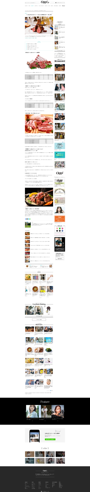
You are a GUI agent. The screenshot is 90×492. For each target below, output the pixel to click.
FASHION (26, 5)
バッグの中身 (33, 487)
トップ (25, 10)
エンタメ (57, 55)
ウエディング (53, 484)
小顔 (45, 392)
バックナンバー (59, 250)
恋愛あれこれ (53, 483)
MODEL (52, 5)
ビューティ (28, 10)
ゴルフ (46, 483)
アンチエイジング (42, 392)
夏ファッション (26, 483)
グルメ (59, 55)
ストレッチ (34, 392)
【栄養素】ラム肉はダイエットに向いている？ (33, 47)
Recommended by (48, 390)
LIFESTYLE (36, 5)
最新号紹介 (60, 484)
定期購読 (57, 249)
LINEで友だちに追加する (50, 439)
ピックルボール (46, 484)
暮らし (56, 56)
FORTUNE (46, 5)
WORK (29, 5)
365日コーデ (26, 488)
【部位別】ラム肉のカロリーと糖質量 (32, 43)
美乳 (50, 392)
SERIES (60, 5)
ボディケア (30, 10)
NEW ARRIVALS (56, 5)
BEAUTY (32, 5)
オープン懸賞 (60, 487)
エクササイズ (30, 392)
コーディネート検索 (39, 319)
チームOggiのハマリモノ (47, 487)
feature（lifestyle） (60, 56)
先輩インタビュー (33, 484)
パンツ (25, 484)
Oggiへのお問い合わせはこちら (60, 259)
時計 (25, 487)
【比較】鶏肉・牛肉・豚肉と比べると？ (32, 46)
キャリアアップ (33, 483)
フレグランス (38, 392)
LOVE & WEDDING (41, 5)
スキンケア (40, 484)
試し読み (62, 249)
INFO (49, 5)
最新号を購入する (60, 248)
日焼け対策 (40, 483)
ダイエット (33, 10)
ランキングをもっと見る (59, 50)
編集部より (60, 483)
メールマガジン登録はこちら (60, 232)
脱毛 (48, 392)
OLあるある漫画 (33, 488)
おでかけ (62, 55)
